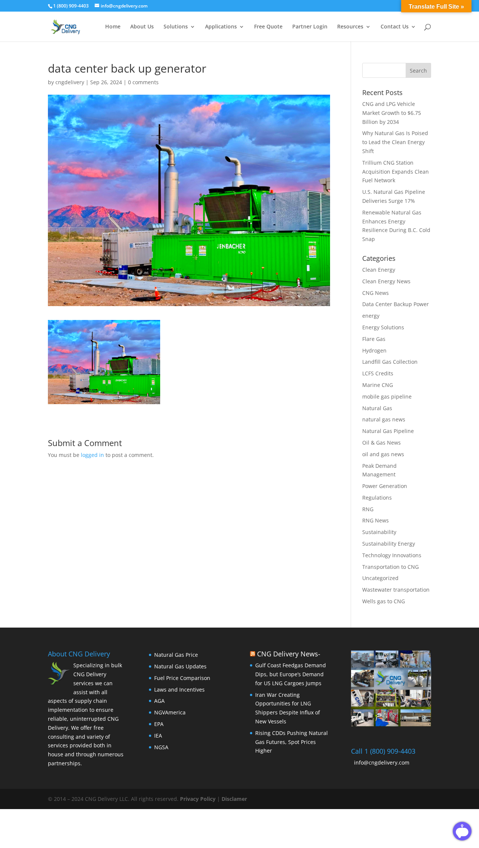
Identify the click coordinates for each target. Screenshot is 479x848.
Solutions (176, 27)
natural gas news (383, 419)
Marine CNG (377, 384)
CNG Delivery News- (288, 653)
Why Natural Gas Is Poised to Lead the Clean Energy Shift (395, 142)
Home (112, 27)
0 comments (143, 82)
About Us (142, 27)
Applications (221, 27)
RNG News (375, 520)
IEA (158, 735)
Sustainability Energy (388, 543)
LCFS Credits (377, 373)
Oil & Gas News (381, 442)
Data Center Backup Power (395, 304)
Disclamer (234, 798)
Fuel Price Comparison (182, 677)
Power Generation (384, 485)
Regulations (377, 497)
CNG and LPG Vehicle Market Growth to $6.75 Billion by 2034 (391, 112)
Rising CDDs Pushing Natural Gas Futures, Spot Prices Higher (291, 741)
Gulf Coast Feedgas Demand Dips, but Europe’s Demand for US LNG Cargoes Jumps (290, 674)
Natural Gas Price (176, 654)
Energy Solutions (383, 327)
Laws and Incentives (179, 689)
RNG (367, 509)
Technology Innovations (391, 555)
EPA (159, 723)
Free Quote (268, 27)
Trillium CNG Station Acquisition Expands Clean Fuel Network (395, 171)
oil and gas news (383, 454)
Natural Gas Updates (180, 666)
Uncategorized (380, 578)
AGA (159, 700)
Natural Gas (377, 408)
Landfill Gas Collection (390, 361)
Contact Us (395, 27)
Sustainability (379, 532)
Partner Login (309, 27)
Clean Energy (378, 269)
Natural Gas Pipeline (388, 430)
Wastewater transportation (396, 589)
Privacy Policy (198, 798)
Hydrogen (374, 350)
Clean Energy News (386, 281)
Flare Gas (373, 338)
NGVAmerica (170, 712)
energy (370, 315)
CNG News (375, 292)
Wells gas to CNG (383, 601)
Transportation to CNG (390, 566)
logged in (92, 454)
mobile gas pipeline (387, 396)
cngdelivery (69, 82)
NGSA (161, 747)
